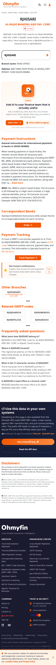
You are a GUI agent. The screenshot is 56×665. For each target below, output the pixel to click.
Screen (30, 28)
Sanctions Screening (10, 580)
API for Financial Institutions (14, 584)
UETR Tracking (36, 550)
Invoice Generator (37, 584)
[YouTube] (9, 625)
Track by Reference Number (14, 550)
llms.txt (37, 433)
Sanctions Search (9, 576)
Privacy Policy (29, 661)
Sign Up (5, 619)
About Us (6, 603)
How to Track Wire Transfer (41, 565)
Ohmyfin (11, 3)
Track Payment (27, 257)
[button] (49, 5)
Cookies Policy (11, 661)
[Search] (39, 4)
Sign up (49, 270)
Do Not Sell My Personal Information (15, 638)
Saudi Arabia (23, 12)
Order (27, 225)
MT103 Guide (35, 554)
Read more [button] (17, 182)
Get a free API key (26, 441)
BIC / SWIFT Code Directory (13, 565)
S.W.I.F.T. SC (46, 646)
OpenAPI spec (48, 433)
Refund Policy (18, 635)
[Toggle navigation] (45, 4)
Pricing (5, 607)
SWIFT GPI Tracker (37, 569)
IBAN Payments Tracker (12, 554)
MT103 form (8, 251)
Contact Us (6, 611)
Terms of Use (6, 635)
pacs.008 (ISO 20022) (39, 573)
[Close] (53, 657)
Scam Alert (9, 615)
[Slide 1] (28, 300)
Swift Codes (12, 12)
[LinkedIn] (3, 625)
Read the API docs (28, 449)
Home (4, 12)
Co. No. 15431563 (39, 606)
